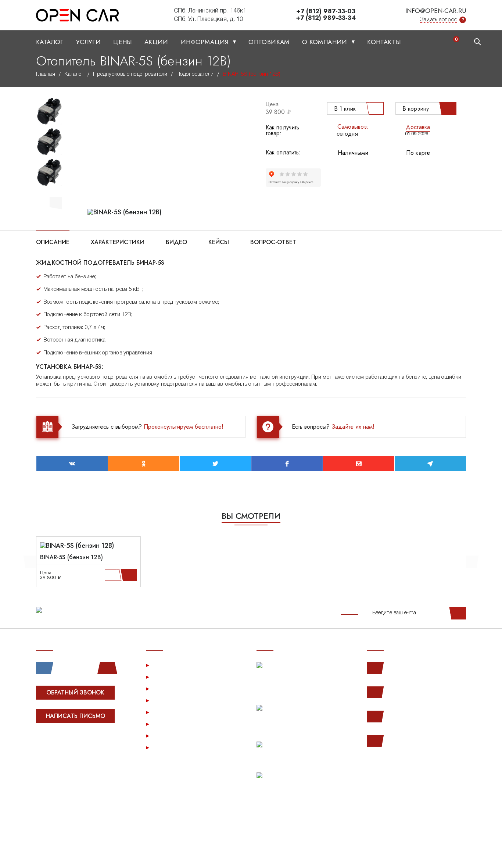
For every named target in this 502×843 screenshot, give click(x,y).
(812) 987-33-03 (410, 716)
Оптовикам (269, 41)
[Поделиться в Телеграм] (430, 463)
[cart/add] (130, 575)
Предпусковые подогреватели (130, 74)
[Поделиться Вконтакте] (72, 463)
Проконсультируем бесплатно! (183, 426)
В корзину (415, 108)
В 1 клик (345, 108)
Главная (45, 74)
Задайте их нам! (352, 426)
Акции (156, 41)
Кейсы (218, 241)
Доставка (418, 127)
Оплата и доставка (178, 700)
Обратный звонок (75, 692)
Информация (205, 41)
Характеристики (117, 241)
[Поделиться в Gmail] (358, 463)
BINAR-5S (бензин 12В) (71, 557)
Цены (122, 41)
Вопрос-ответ (273, 241)
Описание (52, 241)
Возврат (164, 712)
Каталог (50, 41)
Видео (176, 241)
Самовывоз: (353, 126)
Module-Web (82, 743)
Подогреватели (195, 74)
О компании (325, 41)
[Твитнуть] (215, 463)
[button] (56, 202)
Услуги (88, 41)
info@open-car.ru (435, 10)
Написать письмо (75, 716)
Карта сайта (169, 747)
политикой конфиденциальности (73, 830)
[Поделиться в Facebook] (287, 463)
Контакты (384, 41)
